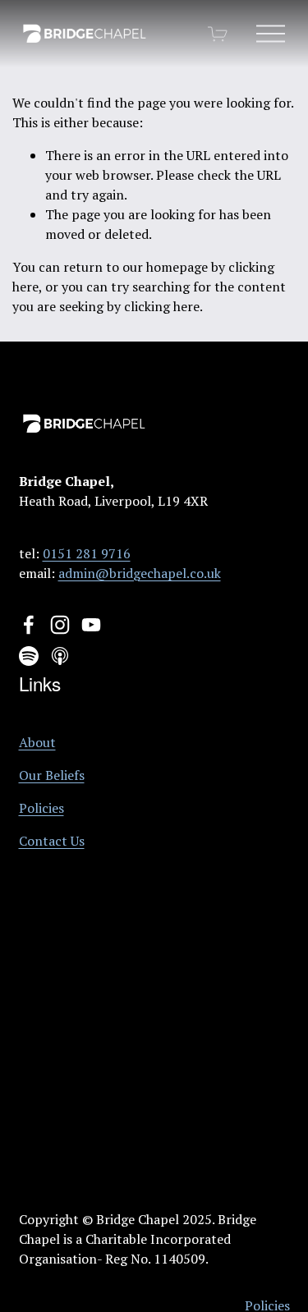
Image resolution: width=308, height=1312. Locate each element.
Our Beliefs (52, 775)
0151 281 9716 (87, 553)
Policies (41, 808)
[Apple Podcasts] (60, 656)
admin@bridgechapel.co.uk (139, 573)
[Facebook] (29, 625)
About (37, 742)
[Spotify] (29, 656)
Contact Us (52, 841)
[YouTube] (91, 625)
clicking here (162, 306)
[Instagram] (60, 625)
